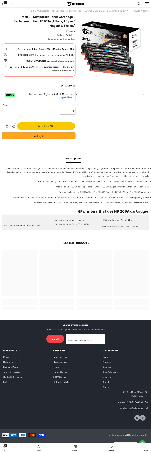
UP (66, 31)
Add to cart (46, 126)
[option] (110, 49)
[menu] (147, 3)
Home (146, 11)
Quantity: (6, 105)
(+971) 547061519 (134, 402)
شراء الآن (39, 136)
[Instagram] (137, 418)
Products (136, 11)
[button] (76, 95)
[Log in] (12, 3)
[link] (131, 303)
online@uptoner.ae (134, 408)
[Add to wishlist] (14, 126)
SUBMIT (54, 339)
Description (73, 158)
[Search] (138, 4)
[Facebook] (143, 418)
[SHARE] (5, 126)
